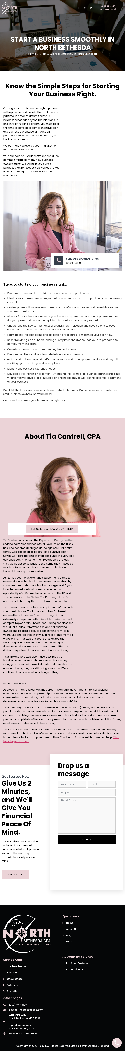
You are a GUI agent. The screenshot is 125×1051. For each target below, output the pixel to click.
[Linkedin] (91, 7)
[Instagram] (84, 7)
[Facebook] (78, 7)
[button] (77, 19)
